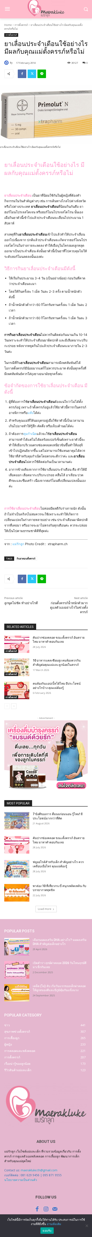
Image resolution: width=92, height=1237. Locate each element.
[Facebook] (22, 74)
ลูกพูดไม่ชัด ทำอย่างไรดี (21, 603)
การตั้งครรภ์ (21, 25)
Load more (44, 909)
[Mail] (55, 1209)
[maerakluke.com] (46, 1105)
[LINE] (41, 74)
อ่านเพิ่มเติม (54, 1224)
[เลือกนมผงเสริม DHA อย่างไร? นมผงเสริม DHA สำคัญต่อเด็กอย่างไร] (16, 946)
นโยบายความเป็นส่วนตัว (20, 1180)
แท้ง (30, 413)
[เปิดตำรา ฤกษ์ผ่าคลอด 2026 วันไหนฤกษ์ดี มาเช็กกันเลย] (16, 970)
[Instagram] (46, 1209)
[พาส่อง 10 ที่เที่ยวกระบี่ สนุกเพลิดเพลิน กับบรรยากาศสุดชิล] (16, 893)
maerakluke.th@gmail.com (39, 1170)
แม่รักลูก (18, 544)
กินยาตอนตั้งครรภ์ (26, 558)
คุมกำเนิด (30, 434)
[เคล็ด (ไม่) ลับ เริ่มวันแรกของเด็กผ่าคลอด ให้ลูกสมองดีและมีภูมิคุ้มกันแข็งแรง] (16, 993)
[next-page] (13, 706)
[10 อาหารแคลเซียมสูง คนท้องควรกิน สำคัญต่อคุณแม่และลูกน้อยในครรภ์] (16, 667)
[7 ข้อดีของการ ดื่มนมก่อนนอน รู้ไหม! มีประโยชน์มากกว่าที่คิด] (16, 821)
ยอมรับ (47, 1230)
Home (8, 25)
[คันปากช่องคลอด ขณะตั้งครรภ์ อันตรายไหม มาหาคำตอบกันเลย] (16, 644)
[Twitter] (32, 74)
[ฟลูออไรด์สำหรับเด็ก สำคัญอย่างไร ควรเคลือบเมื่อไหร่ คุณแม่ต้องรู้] (16, 869)
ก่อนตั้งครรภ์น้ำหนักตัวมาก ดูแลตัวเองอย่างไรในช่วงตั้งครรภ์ (69, 607)
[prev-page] (7, 706)
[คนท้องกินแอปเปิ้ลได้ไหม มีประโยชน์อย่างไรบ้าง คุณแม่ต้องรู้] (16, 690)
